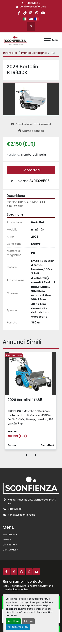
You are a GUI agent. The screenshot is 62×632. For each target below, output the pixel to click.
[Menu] (47, 40)
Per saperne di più (18, 626)
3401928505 (33, 3)
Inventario (9, 534)
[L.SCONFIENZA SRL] (31, 485)
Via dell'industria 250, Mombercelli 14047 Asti (32, 501)
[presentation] (27, 454)
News (6, 539)
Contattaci (31, 170)
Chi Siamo (9, 544)
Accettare (13, 621)
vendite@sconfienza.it (33, 6)
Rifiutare (28, 621)
